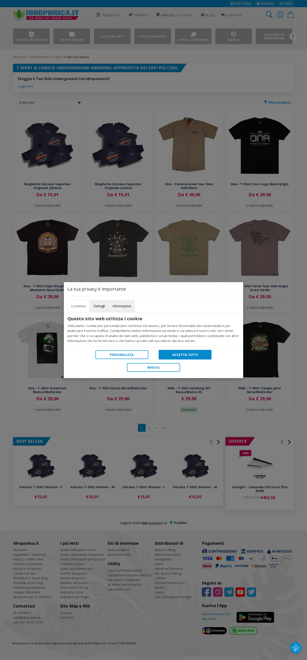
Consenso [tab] (78, 306)
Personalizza (122, 355)
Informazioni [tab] (122, 306)
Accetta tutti (185, 355)
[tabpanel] (153, 329)
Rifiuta (153, 367)
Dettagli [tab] (99, 306)
